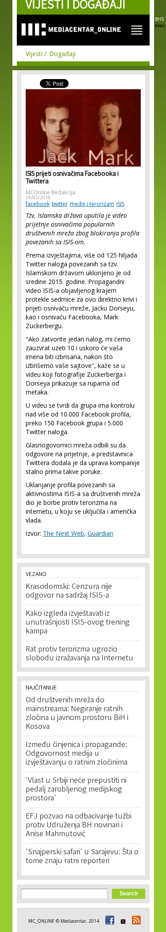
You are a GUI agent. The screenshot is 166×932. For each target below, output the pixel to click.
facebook (38, 204)
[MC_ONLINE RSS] (135, 920)
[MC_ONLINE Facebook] (108, 920)
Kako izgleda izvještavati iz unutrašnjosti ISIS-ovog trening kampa (78, 622)
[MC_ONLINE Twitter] (121, 920)
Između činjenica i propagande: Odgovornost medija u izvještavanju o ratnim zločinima (76, 754)
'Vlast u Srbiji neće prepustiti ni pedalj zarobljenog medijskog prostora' (76, 789)
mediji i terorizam (92, 204)
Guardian (100, 533)
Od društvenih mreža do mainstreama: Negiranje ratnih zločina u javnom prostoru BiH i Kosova (77, 714)
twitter (60, 204)
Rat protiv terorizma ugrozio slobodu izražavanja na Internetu (79, 654)
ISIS (120, 204)
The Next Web (63, 533)
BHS (159, 19)
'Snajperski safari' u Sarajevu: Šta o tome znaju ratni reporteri (82, 857)
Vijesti (34, 53)
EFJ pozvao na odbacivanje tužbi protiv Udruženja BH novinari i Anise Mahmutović (78, 825)
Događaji (62, 53)
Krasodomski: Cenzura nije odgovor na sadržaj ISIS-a (69, 591)
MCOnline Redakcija (50, 192)
